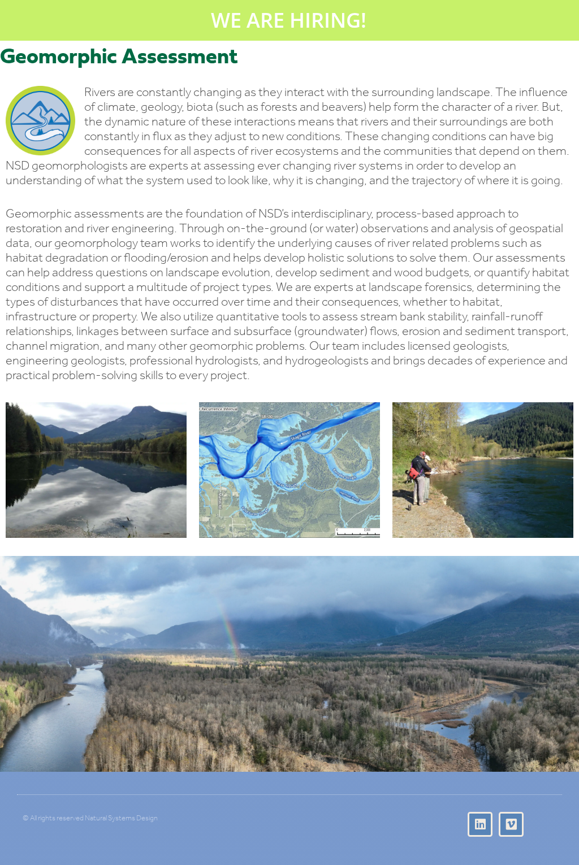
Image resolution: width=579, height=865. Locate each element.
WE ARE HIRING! (288, 20)
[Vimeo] (511, 824)
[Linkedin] (480, 824)
